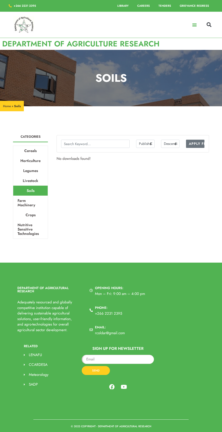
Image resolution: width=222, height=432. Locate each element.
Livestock (30, 180)
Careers (143, 6)
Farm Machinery (26, 203)
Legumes (30, 170)
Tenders (164, 6)
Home (7, 106)
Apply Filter (196, 143)
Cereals (30, 150)
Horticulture (30, 160)
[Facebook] (111, 386)
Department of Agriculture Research (81, 43)
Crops (31, 215)
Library (123, 6)
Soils (30, 190)
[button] (194, 24)
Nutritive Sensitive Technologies (28, 229)
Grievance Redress (194, 6)
